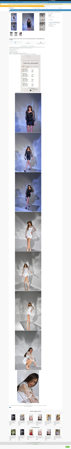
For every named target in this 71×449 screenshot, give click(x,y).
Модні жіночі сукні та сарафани (32, 11)
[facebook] (9, 407)
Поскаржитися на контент (34, 443)
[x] (10, 407)
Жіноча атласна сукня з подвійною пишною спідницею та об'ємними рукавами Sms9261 (39, 422)
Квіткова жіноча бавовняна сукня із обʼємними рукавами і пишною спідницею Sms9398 (58, 437)
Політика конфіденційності (41, 443)
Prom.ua (40, 442)
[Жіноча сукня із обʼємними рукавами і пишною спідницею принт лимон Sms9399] (13, 432)
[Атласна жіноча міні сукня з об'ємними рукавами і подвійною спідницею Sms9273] (13, 417)
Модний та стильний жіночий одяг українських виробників (19, 11)
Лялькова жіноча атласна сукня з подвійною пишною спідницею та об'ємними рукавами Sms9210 (48, 422)
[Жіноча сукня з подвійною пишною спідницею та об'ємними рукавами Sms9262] (31, 417)
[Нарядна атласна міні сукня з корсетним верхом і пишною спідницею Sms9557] (31, 432)
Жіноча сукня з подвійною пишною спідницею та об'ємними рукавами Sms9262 (31, 422)
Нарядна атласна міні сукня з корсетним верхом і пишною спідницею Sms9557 (31, 437)
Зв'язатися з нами (44, 2)
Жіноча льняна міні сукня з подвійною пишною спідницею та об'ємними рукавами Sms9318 (57, 422)
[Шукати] (47, 8)
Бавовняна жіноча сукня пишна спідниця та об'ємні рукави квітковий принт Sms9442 (21, 422)
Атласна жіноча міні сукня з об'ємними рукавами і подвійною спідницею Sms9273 (12, 422)
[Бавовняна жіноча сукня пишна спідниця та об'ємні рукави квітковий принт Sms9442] (22, 417)
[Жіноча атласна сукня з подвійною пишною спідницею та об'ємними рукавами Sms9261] (40, 417)
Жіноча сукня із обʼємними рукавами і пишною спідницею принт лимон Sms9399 (12, 437)
